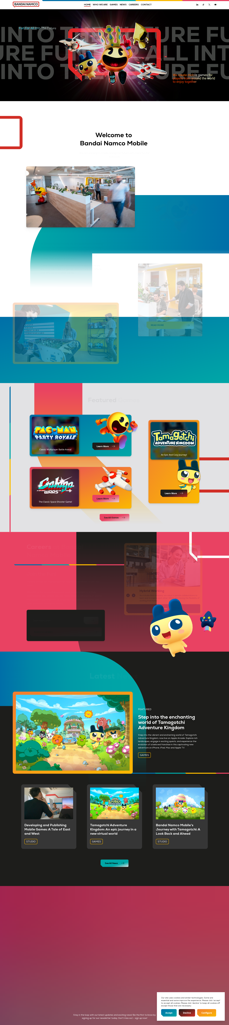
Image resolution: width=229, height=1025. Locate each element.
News (123, 4)
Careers (134, 4)
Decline (187, 1012)
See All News (111, 863)
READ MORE (157, 325)
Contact (146, 4)
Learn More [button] (103, 498)
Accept (168, 1012)
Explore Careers (43, 631)
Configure (206, 1012)
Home (87, 4)
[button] (128, 595)
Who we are (100, 4)
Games (114, 4)
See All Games (111, 517)
